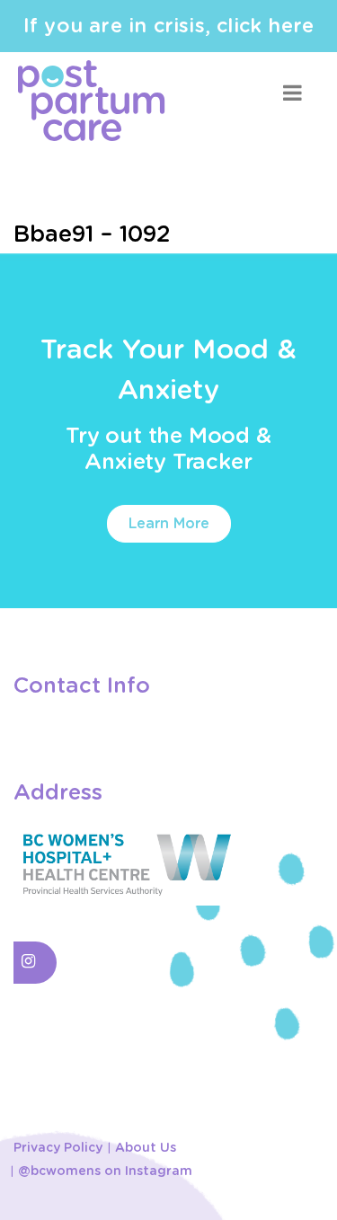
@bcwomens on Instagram (105, 1171)
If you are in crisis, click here (168, 26)
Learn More (169, 524)
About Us (145, 1148)
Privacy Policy (57, 1148)
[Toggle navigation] (292, 93)
